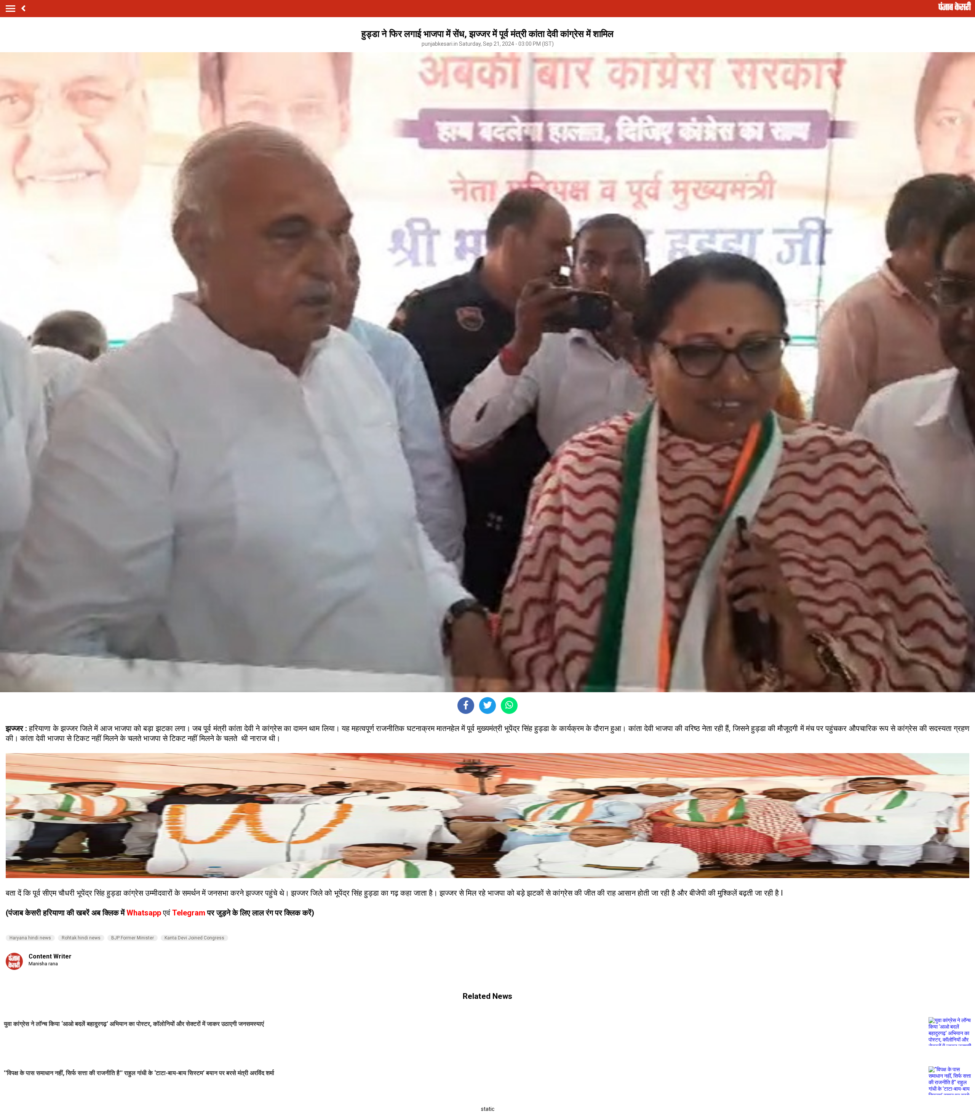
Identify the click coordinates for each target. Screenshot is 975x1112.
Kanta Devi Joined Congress (194, 938)
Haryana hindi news (30, 938)
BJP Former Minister (132, 938)
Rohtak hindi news (81, 938)
